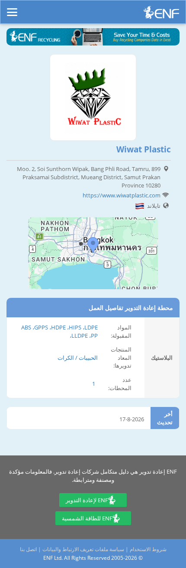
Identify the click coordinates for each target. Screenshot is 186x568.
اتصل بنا (28, 549)
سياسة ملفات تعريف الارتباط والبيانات (83, 549)
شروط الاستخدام (148, 549)
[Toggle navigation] (12, 8)
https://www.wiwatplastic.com (121, 195)
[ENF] (161, 14)
